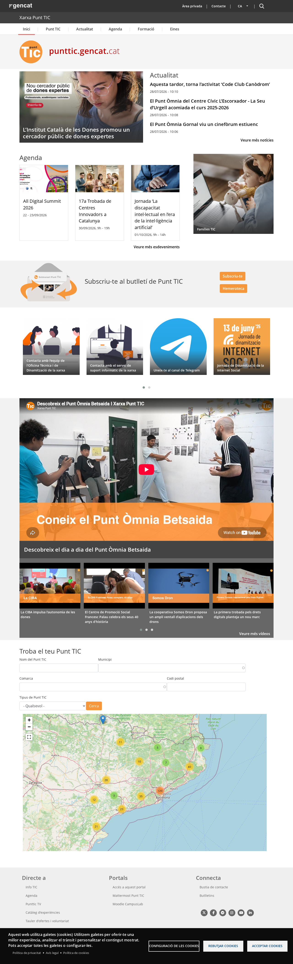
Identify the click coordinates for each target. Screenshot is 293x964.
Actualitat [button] (84, 29)
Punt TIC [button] (53, 29)
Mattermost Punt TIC (128, 895)
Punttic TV (33, 904)
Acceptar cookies (267, 946)
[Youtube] (241, 913)
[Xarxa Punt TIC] (32, 51)
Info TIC (31, 887)
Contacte (219, 6)
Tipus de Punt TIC (32, 697)
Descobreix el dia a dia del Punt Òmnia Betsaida (87, 549)
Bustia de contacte (214, 887)
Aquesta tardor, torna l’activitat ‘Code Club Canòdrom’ (210, 84)
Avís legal (52, 953)
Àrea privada (192, 6)
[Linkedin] (250, 913)
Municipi (105, 659)
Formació (146, 29)
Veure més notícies (257, 140)
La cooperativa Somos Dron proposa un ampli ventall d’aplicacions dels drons (178, 617)
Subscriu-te (232, 276)
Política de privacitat (27, 953)
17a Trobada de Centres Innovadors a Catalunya (95, 211)
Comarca (26, 678)
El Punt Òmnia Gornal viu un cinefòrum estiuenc (204, 124)
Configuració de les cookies (174, 946)
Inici (26, 29)
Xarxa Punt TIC (34, 17)
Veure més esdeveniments (157, 246)
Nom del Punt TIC (32, 659)
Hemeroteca (233, 288)
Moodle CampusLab (128, 904)
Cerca (94, 705)
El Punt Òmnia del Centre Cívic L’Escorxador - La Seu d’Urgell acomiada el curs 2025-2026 (207, 104)
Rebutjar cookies (223, 946)
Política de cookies (76, 953)
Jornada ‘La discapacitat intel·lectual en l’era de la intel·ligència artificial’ (155, 214)
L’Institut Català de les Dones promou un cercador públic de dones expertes (76, 133)
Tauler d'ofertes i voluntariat (47, 921)
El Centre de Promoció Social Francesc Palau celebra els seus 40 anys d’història (111, 617)
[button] (143, 387)
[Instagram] (232, 913)
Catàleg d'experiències (43, 912)
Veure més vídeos (254, 633)
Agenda (115, 29)
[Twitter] (204, 913)
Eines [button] (174, 29)
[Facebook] (213, 913)
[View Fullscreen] (29, 737)
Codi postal (175, 678)
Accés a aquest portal (129, 887)
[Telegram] (222, 913)
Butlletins (207, 895)
